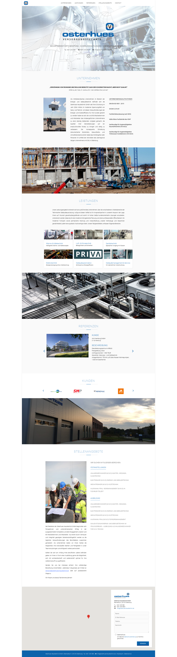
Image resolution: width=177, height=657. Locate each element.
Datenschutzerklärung (130, 637)
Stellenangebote (105, 3)
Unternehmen (66, 3)
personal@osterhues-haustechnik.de (57, 571)
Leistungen (79, 3)
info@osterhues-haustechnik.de (104, 50)
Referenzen (90, 3)
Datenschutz (128, 654)
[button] (88, 617)
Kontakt (118, 3)
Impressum (120, 654)
